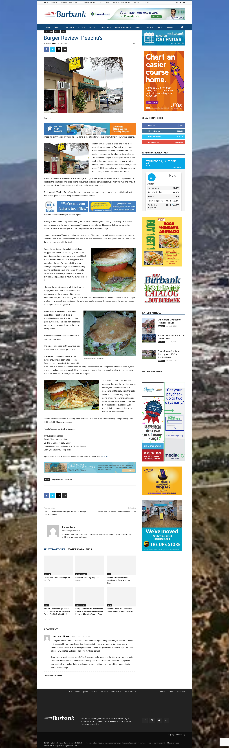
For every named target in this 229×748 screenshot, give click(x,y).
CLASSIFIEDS (146, 2)
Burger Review (57, 479)
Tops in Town (49, 31)
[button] (182, 27)
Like (181, 118)
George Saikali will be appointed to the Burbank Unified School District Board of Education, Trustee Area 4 (89, 611)
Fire (109, 574)
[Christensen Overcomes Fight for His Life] (58, 565)
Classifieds (170, 27)
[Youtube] (183, 2)
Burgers (57, 31)
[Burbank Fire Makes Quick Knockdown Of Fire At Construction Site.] (121, 565)
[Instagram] (177, 2)
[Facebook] (173, 2)
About (162, 691)
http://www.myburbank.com (71, 531)
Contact (107, 2)
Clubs (137, 27)
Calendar (136, 2)
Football (47, 574)
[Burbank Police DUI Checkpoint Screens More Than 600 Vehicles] (121, 596)
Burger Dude (51, 43)
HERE (105, 457)
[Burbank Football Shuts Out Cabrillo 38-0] (149, 330)
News (56, 27)
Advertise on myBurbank (121, 2)
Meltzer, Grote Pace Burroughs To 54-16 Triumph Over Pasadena (65, 513)
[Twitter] (180, 2)
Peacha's (68, 479)
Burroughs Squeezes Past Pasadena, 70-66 (117, 512)
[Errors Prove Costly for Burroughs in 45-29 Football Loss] (149, 346)
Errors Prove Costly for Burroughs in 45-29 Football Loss (169, 346)
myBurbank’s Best (122, 27)
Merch (159, 27)
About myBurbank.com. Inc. (92, 2)
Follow (180, 123)
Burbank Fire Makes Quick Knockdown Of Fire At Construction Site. (121, 580)
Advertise (181, 691)
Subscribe (179, 134)
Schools (92, 27)
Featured (105, 27)
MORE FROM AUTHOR (80, 549)
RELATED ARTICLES (54, 549)
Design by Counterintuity (176, 734)
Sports (80, 27)
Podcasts (149, 27)
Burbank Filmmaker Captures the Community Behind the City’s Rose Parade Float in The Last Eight (57, 611)
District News (80, 605)
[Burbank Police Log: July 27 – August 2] (89, 565)
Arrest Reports (81, 574)
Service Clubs (130, 691)
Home (48, 27)
